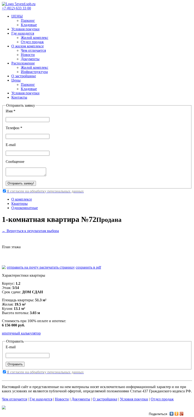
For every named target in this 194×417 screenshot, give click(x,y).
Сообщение (15, 162)
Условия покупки (25, 29)
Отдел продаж (32, 42)
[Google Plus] (181, 414)
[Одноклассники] (176, 414)
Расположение (23, 63)
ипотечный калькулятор (21, 333)
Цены (16, 80)
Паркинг (28, 20)
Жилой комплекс (34, 38)
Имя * (10, 111)
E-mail (11, 145)
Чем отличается (33, 50)
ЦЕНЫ (17, 16)
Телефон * (14, 128)
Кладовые (29, 25)
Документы (30, 59)
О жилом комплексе (27, 46)
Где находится (22, 33)
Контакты (19, 97)
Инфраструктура (34, 72)
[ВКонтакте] (171, 414)
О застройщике (23, 76)
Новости (28, 55)
